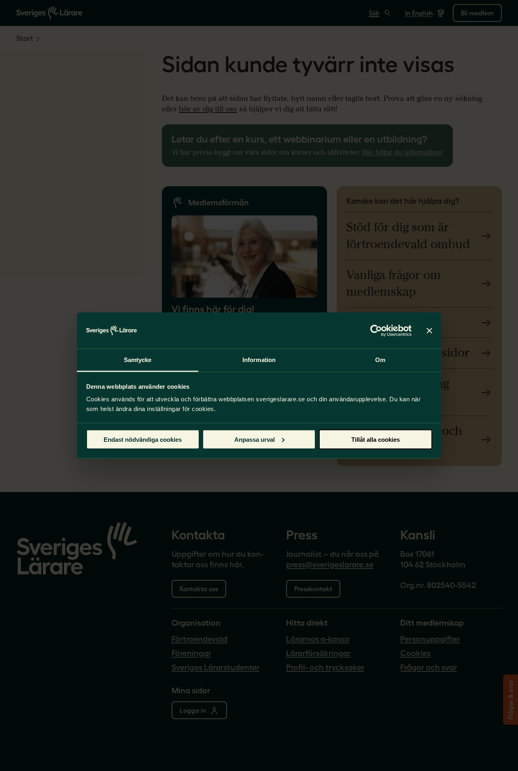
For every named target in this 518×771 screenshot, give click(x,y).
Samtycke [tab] (138, 359)
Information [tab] (259, 359)
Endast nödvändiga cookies (143, 439)
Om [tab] (380, 359)
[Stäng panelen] (429, 330)
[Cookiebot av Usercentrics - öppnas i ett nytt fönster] (376, 330)
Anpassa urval (254, 439)
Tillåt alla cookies (375, 439)
